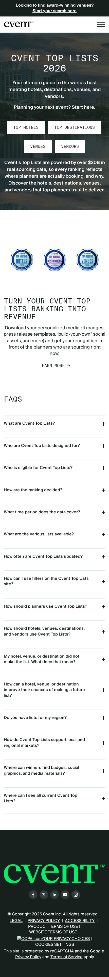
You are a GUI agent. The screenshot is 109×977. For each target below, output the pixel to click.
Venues (37, 146)
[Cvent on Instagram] (75, 894)
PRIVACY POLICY (44, 921)
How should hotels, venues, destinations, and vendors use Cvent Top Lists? (44, 631)
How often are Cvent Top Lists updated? (43, 556)
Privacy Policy (28, 957)
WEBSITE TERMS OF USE (53, 932)
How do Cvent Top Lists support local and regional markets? (44, 742)
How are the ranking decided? (33, 490)
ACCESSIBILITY (80, 921)
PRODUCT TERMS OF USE (53, 926)
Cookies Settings (54, 944)
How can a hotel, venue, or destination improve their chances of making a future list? (44, 690)
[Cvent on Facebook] (33, 894)
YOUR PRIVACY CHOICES (66, 939)
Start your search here (54, 11)
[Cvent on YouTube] (65, 894)
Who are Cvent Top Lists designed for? (42, 445)
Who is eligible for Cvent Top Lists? (38, 467)
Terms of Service (66, 957)
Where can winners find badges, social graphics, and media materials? (41, 770)
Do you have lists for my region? (35, 717)
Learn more (52, 365)
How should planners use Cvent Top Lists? (45, 606)
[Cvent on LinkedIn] (54, 894)
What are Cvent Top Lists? (29, 423)
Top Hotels (26, 127)
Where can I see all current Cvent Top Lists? (40, 798)
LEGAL (16, 921)
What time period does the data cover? (42, 512)
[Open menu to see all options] (101, 24)
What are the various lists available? (39, 534)
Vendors (70, 146)
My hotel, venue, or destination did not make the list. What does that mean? (41, 659)
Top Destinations (74, 127)
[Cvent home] (18, 24)
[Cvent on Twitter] (44, 894)
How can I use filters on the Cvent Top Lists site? (46, 581)
